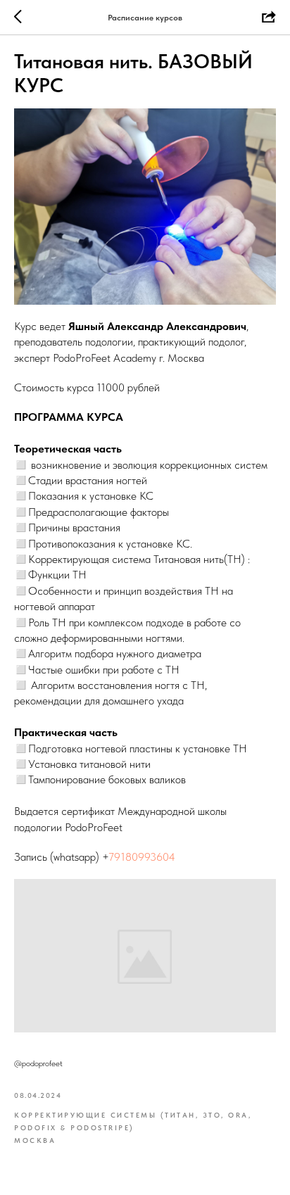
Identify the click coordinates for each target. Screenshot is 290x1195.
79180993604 (141, 857)
